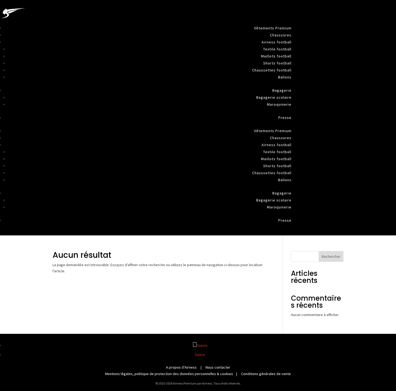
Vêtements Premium (272, 28)
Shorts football (277, 63)
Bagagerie (281, 90)
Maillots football (276, 56)
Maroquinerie (279, 104)
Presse (284, 117)
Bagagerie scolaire (273, 97)
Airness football (276, 42)
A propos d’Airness (181, 367)
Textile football (277, 49)
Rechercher (331, 256)
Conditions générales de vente (266, 373)
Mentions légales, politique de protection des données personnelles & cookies (169, 373)
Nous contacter (218, 367)
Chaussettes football (271, 70)
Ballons (284, 77)
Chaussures (280, 35)
